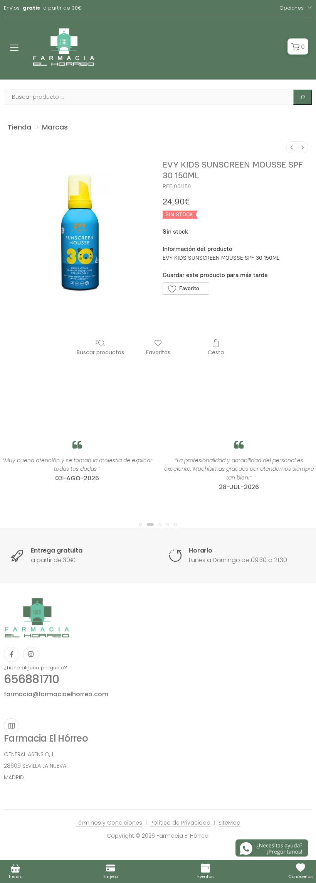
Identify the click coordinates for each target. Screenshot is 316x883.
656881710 (31, 679)
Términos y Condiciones (109, 823)
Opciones (291, 8)
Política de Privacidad (180, 823)
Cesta (216, 352)
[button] (297, 46)
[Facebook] (11, 654)
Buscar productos (100, 352)
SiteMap (229, 823)
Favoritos (158, 352)
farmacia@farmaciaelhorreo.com (56, 694)
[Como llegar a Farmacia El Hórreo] (11, 726)
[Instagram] (31, 654)
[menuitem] (291, 147)
